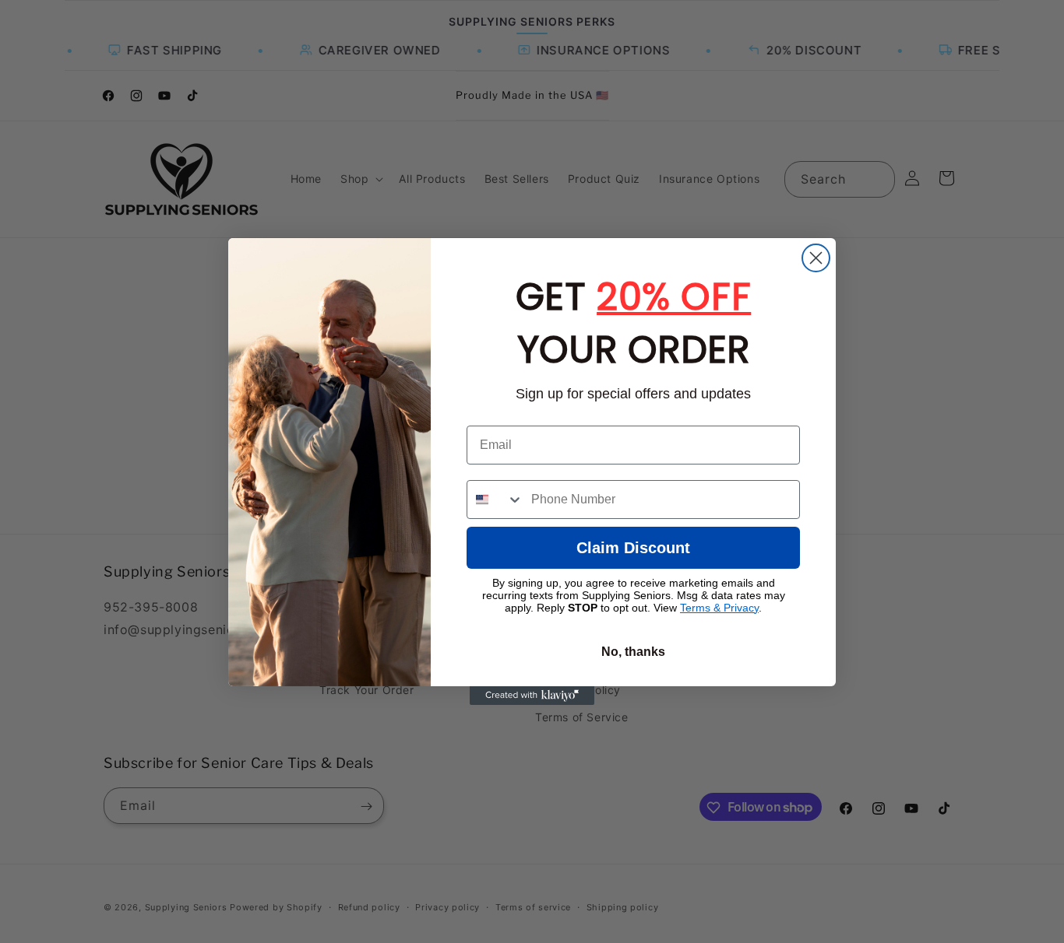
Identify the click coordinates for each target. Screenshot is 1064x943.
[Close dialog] (816, 258)
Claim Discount (633, 547)
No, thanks (633, 651)
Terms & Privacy (719, 607)
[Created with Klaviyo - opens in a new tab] (532, 695)
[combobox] (495, 499)
